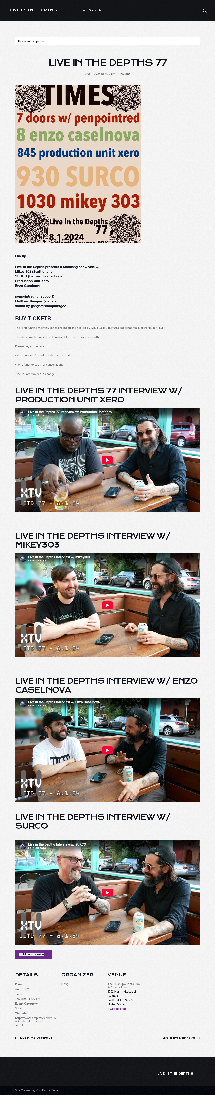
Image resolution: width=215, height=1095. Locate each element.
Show (18, 1008)
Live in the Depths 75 (36, 1037)
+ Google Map (117, 1008)
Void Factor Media (47, 1090)
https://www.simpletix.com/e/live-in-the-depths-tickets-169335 (36, 1021)
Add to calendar (31, 954)
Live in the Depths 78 (179, 1037)
